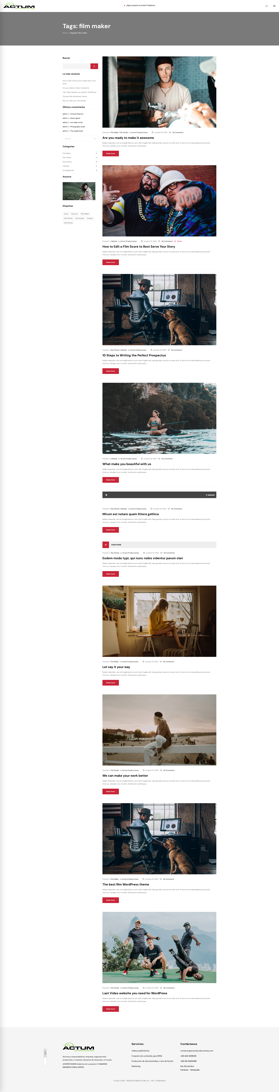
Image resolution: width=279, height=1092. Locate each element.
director (74, 214)
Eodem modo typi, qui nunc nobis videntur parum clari (142, 558)
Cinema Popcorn (76, 114)
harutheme (68, 223)
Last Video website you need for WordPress (134, 993)
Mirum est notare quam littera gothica (130, 514)
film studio (80, 218)
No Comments (177, 132)
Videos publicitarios (140, 1050)
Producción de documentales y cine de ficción (152, 1061)
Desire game (75, 118)
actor (66, 214)
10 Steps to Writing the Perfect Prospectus (134, 355)
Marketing (136, 1066)
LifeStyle (114, 241)
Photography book (77, 127)
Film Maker (115, 132)
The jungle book (76, 131)
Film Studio (123, 132)
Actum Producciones (139, 132)
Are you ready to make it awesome (128, 138)
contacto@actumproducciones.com (196, 1050)
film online (68, 218)
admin (65, 114)
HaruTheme (115, 350)
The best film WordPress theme (125, 884)
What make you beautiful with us (126, 464)
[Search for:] (80, 139)
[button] (274, 6)
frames (90, 218)
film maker (85, 214)
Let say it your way (116, 667)
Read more (110, 153)
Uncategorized (68, 170)
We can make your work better (125, 776)
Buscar (66, 58)
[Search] (94, 139)
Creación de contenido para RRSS (147, 1056)
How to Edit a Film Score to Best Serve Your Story (138, 247)
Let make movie (76, 122)
